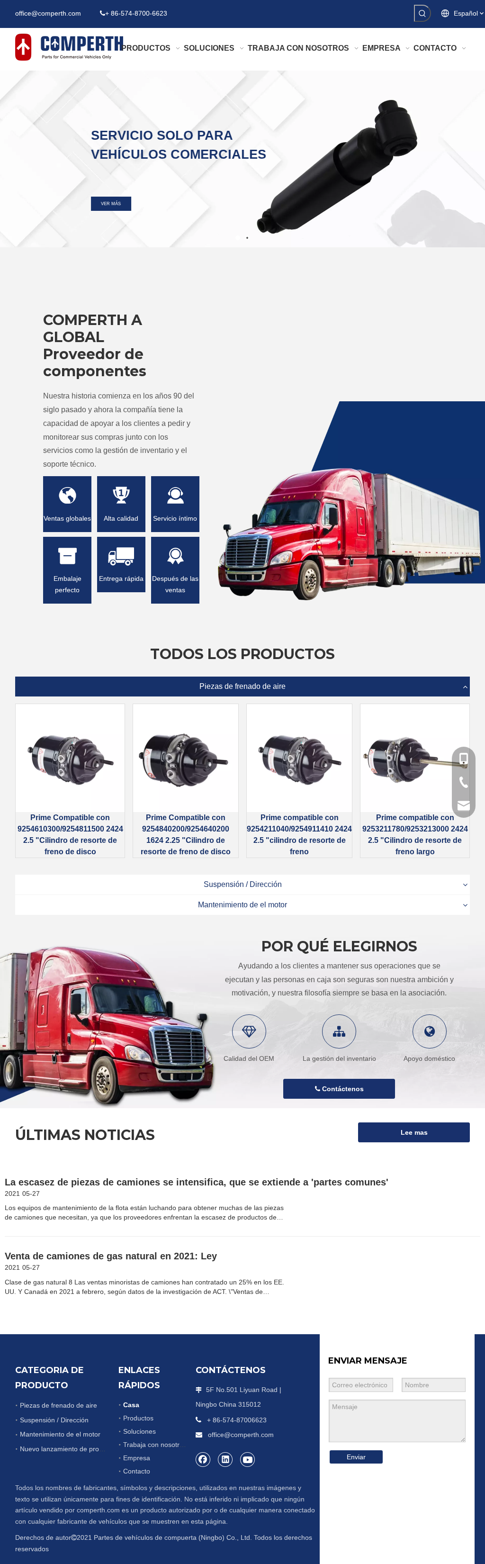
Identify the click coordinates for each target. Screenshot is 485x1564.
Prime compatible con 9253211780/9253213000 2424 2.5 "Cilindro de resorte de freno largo (415, 835)
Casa (131, 1405)
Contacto (136, 1471)
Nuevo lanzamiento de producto (68, 1449)
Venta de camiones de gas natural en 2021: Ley (111, 1256)
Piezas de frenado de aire (242, 686)
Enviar (356, 1457)
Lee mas (414, 1132)
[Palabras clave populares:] (422, 13)
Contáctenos (342, 1089)
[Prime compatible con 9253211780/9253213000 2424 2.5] (414, 758)
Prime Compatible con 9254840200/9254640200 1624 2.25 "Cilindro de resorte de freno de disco (186, 835)
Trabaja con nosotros (155, 1444)
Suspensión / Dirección (243, 884)
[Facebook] (203, 1459)
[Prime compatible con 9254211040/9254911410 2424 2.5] (299, 758)
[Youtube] (247, 1459)
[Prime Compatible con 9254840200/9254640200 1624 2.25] (185, 758)
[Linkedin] (225, 1459)
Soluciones (139, 1431)
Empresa (136, 1458)
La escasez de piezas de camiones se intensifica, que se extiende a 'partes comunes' (196, 1182)
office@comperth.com (48, 13)
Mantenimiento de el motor (242, 905)
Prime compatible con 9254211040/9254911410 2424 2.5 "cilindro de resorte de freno (299, 835)
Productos (138, 1418)
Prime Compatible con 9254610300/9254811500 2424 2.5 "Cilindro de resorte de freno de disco (70, 835)
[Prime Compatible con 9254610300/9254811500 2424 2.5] (70, 758)
